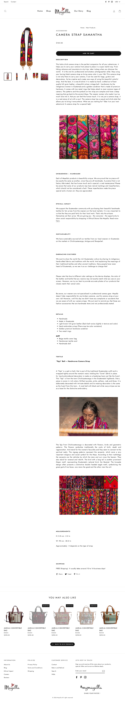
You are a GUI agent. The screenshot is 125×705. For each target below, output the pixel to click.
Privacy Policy (32, 665)
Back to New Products (63, 644)
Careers (6, 674)
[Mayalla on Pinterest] (81, 677)
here (58, 221)
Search (6, 2)
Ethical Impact (8, 671)
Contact (13, 2)
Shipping (31, 671)
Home (40, 11)
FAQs (53, 674)
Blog (89, 11)
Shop (48, 11)
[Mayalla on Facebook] (76, 677)
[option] (27, 48)
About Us (7, 665)
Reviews (6, 677)
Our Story (78, 11)
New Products (90, 28)
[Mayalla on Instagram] (85, 677)
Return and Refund (58, 668)
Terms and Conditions (35, 668)
